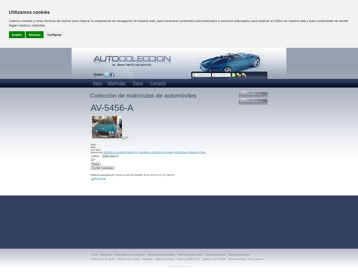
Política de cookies (128, 259)
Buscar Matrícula (216, 254)
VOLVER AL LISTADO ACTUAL (190, 152)
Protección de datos (103, 259)
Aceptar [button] (17, 34)
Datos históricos (164, 259)
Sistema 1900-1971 (188, 259)
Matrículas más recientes (130, 254)
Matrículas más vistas (190, 254)
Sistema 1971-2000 (214, 259)
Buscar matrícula (253, 94)
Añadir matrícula (253, 102)
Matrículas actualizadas (161, 254)
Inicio (97, 83)
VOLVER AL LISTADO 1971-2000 (156, 152)
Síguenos (98, 74)
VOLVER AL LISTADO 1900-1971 (120, 152)
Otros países (255, 259)
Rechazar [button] (35, 34)
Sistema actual (237, 259)
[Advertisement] (179, 222)
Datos (138, 83)
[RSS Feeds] (98, 178)
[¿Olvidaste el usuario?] (244, 75)
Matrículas (117, 83)
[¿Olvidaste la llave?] (238, 75)
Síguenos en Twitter (106, 75)
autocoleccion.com (132, 59)
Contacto (158, 83)
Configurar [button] (54, 34)
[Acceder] (233, 75)
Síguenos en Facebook (112, 75)
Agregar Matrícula (239, 254)
